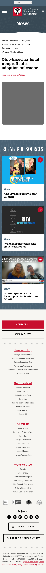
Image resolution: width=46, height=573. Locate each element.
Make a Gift (23, 414)
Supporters (23, 436)
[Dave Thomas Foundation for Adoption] (25, 11)
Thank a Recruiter (23, 388)
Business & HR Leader (11, 45)
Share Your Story (23, 411)
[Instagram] (15, 517)
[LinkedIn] (20, 517)
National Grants (23, 374)
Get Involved (23, 383)
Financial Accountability (23, 455)
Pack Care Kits (23, 392)
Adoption (26, 41)
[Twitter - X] (31, 517)
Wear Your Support (23, 407)
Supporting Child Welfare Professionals (23, 370)
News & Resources (10, 41)
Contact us (23, 324)
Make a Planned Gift (23, 488)
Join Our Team (23, 444)
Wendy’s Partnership (23, 440)
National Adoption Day (23, 362)
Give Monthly (23, 473)
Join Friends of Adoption (23, 477)
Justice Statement (23, 447)
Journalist (6, 48)
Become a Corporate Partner (23, 403)
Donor (27, 45)
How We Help (23, 350)
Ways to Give (23, 464)
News (17, 48)
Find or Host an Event (23, 395)
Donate (23, 469)
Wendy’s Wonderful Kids (23, 355)
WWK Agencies (23, 334)
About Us (23, 424)
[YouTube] (26, 517)
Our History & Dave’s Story (23, 432)
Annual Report (23, 451)
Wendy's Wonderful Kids (12, 52)
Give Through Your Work (23, 481)
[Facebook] (9, 517)
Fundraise (23, 399)
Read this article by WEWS (13, 75)
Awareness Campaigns (23, 366)
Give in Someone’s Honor (23, 492)
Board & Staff (23, 429)
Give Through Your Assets (23, 484)
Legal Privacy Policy (30, 562)
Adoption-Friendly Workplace (23, 358)
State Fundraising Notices (34, 565)
